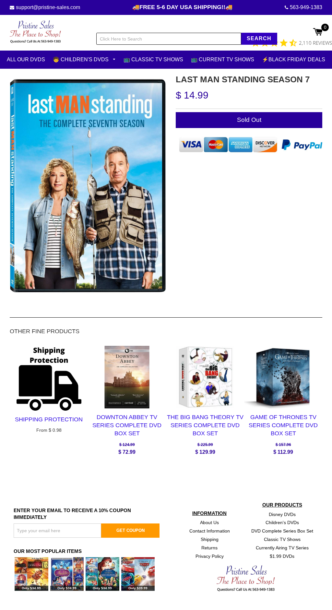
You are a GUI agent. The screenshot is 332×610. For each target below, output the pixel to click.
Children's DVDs (282, 522)
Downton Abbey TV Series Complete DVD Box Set (126, 425)
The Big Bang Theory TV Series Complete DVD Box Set (205, 425)
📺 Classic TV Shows (153, 59)
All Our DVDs (26, 59)
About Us (209, 522)
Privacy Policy (210, 556)
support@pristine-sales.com (48, 7)
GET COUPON (130, 530)
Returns (209, 547)
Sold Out (249, 119)
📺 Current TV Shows (222, 59)
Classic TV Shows (282, 539)
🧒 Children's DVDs (81, 59)
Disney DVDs (282, 514)
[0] (317, 32)
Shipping (210, 539)
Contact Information (209, 531)
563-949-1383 (306, 7)
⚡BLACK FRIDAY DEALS (293, 59)
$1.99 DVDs (282, 556)
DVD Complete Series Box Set (282, 531)
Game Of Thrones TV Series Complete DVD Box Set (283, 425)
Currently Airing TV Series (282, 547)
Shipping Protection (49, 419)
